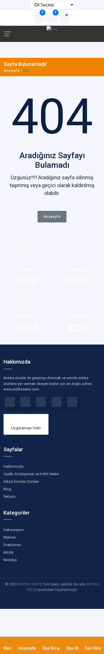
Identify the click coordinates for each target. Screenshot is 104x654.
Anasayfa (11, 70)
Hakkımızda (13, 466)
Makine (9, 537)
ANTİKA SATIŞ (30, 584)
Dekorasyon (13, 530)
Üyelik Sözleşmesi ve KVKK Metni (31, 474)
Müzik (8, 552)
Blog (7, 489)
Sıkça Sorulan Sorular (21, 481)
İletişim (9, 496)
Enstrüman (12, 545)
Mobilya (10, 560)
